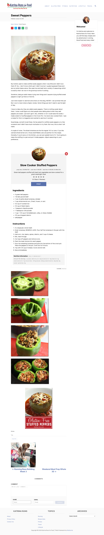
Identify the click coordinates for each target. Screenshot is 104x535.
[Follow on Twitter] (85, 45)
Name (15, 499)
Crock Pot (14, 438)
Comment (14, 484)
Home (12, 24)
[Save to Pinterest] (12, 28)
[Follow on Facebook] (82, 45)
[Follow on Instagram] (90, 45)
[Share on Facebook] (19, 28)
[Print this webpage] (26, 28)
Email (36, 499)
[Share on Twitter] (16, 28)
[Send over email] (23, 28)
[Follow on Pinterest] (87, 45)
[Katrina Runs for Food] (20, 6)
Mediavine (70, 530)
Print (38, 184)
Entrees (16, 24)
